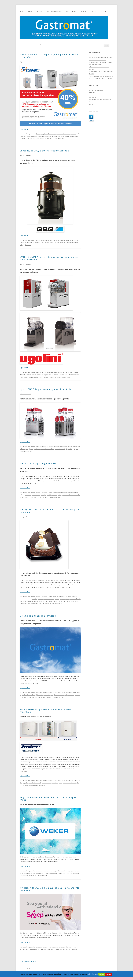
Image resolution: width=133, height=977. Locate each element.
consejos (43, 495)
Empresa (30, 11)
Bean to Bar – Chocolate (96, 90)
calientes (75, 372)
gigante (31, 449)
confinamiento (36, 495)
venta (39, 497)
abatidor (34, 599)
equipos (38, 136)
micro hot (28, 377)
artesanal (64, 372)
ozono (72, 695)
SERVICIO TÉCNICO (71, 11)
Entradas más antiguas (28, 961)
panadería (60, 242)
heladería (50, 136)
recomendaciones (25, 497)
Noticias (93, 11)
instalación (47, 695)
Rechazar (108, 974)
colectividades (49, 242)
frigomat (43, 136)
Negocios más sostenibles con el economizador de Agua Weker (48, 798)
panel (60, 783)
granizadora (44, 449)
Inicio (21, 11)
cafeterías (70, 240)
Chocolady (23, 242)
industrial (32, 783)
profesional (26, 603)
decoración (39, 375)
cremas (33, 375)
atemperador (48, 599)
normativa (61, 695)
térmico (25, 785)
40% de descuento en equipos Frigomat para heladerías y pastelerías (49, 55)
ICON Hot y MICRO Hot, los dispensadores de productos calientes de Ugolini (49, 258)
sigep (56, 949)
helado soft (56, 136)
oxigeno (67, 695)
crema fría (64, 446)
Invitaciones (92, 95)
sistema (37, 697)
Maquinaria (44, 134)
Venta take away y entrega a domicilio (39, 463)
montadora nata (28, 138)
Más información (93, 974)
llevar (71, 495)
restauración (31, 697)
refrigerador (34, 603)
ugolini (45, 377)
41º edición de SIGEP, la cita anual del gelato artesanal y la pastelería (49, 889)
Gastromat (61, 138)
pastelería (36, 138)
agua (69, 871)
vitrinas (42, 138)
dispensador (47, 375)
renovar (24, 697)
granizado (37, 449)
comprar (73, 692)
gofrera (67, 599)
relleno (40, 377)
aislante (70, 780)
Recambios (40, 11)
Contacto (103, 11)
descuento (32, 136)
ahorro (74, 871)
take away (34, 497)
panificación (36, 949)
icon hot (67, 375)
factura (42, 873)
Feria (74, 947)
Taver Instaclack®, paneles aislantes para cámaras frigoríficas (45, 710)
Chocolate (30, 242)
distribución (25, 695)
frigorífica (25, 783)
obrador (51, 601)
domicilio (54, 495)
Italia (30, 949)
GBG (55, 242)
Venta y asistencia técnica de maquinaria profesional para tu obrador (49, 510)
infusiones (73, 375)
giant (26, 449)
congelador (55, 599)
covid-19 (49, 495)
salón (52, 949)
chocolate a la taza (38, 242)
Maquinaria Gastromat (54, 11)
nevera (44, 783)
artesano (70, 947)
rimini (48, 949)
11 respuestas (24, 517)
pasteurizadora (65, 601)
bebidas (70, 372)
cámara (76, 780)
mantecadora (65, 136)
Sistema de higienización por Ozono (38, 615)
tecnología (64, 449)
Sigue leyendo (25, 129)
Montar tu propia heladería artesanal (59, 134)
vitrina (40, 603)
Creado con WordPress (26, 969)
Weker (24, 876)
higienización (39, 695)
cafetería (64, 240)
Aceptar (101, 974)
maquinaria (34, 601)
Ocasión (83, 11)
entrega (60, 495)
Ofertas (38, 134)
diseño (70, 446)
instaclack (38, 783)
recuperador (62, 873)
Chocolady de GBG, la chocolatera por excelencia (44, 150)
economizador (28, 873)
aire (69, 692)
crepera (62, 599)
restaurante (72, 783)
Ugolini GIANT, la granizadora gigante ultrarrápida (45, 389)
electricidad (36, 873)
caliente (76, 240)
